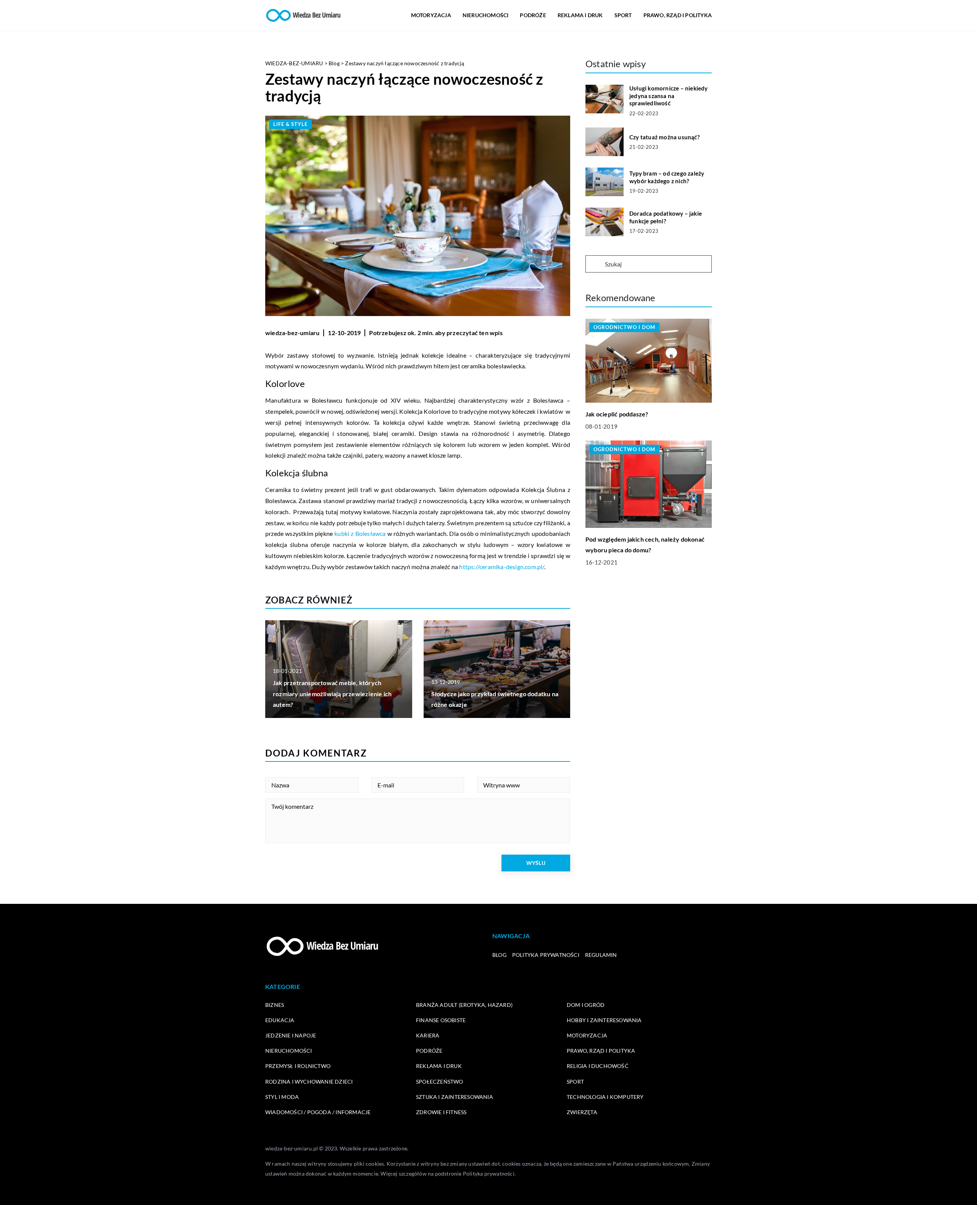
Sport (623, 15)
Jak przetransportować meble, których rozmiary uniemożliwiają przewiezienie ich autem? (332, 693)
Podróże (533, 15)
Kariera (427, 1035)
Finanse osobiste (441, 1020)
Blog (499, 955)
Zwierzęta (582, 1112)
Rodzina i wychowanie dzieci (309, 1081)
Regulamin (601, 955)
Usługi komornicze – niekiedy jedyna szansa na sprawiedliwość (668, 95)
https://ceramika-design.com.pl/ (501, 566)
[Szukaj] (594, 264)
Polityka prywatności (545, 955)
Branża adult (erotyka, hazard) (464, 1005)
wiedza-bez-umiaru (292, 332)
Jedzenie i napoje (290, 1035)
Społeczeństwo (439, 1081)
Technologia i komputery (605, 1097)
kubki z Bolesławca (359, 533)
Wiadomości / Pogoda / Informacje (318, 1112)
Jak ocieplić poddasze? (616, 413)
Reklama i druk (580, 15)
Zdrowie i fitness (441, 1112)
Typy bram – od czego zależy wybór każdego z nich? (666, 177)
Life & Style (290, 124)
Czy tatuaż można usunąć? (664, 137)
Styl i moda (282, 1097)
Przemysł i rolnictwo (298, 1066)
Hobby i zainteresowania (604, 1020)
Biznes (274, 1005)
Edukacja (280, 1020)
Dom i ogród (586, 1005)
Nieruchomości (486, 15)
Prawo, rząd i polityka (677, 15)
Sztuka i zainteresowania (454, 1097)
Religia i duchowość (598, 1066)
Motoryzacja (431, 15)
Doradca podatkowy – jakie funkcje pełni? (665, 217)
